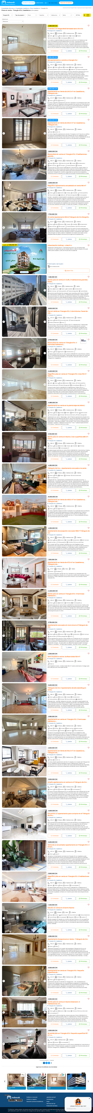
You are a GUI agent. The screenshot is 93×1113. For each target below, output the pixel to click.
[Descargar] (15, 1098)
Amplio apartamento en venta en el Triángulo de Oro (67, 782)
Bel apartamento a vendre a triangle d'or (62, 60)
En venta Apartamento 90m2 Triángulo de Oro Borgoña (68, 217)
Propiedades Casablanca (22, 8)
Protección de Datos (51, 1105)
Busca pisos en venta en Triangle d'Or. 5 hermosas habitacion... (62, 343)
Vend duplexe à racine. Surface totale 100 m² (64, 656)
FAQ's (47, 1101)
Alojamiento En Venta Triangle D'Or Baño (70, 7)
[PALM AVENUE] (43, 1075)
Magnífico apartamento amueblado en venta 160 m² (67, 185)
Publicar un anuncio (66, 2)
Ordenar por (5, 19)
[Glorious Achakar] (23, 1075)
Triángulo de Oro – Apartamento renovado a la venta (67, 468)
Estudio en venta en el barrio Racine (61, 908)
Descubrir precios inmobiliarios (35, 1101)
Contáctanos (49, 1099)
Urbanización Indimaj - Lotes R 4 (60, 245)
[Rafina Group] (83, 1075)
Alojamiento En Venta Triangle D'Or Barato (84, 7)
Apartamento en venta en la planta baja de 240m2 (66, 405)
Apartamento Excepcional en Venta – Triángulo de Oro (68, 939)
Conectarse (53, 3)
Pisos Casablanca (35, 8)
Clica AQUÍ (53, 1110)
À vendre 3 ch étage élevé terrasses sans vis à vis (65, 29)
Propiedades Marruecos (8, 8)
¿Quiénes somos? (51, 1097)
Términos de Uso (50, 1103)
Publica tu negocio (32, 1099)
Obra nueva (39, 2)
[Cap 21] (61, 1075)
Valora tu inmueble (28, 2)
